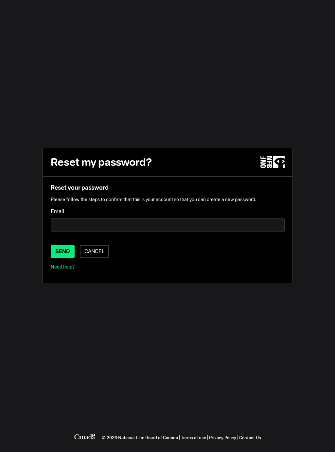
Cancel (94, 251)
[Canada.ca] (84, 438)
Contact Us (250, 437)
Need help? (63, 266)
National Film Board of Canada (148, 437)
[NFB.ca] (272, 162)
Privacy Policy (222, 437)
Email (57, 211)
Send (62, 251)
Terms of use (193, 437)
